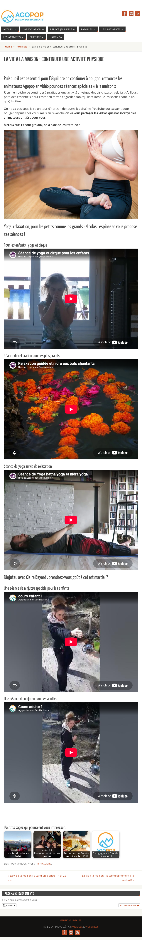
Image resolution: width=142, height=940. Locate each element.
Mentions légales (70, 920)
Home (8, 46)
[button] (9, 905)
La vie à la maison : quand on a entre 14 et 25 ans (37, 878)
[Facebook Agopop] (124, 13)
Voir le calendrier (128, 905)
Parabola (77, 926)
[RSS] (137, 13)
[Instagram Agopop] (131, 13)
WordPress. (92, 926)
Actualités (22, 46)
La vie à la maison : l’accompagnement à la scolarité (108, 878)
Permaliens (44, 863)
